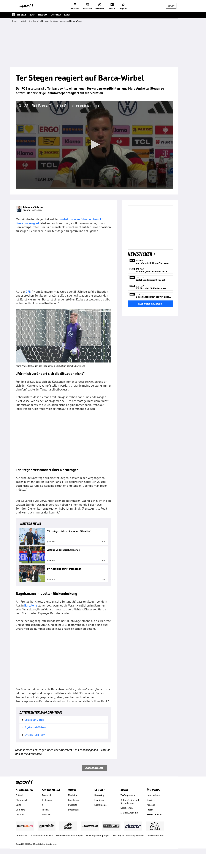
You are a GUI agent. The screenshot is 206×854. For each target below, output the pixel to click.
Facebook (46, 795)
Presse (150, 809)
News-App (99, 795)
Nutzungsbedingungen (97, 835)
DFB (28, 291)
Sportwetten (126, 807)
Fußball (19, 795)
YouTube (46, 814)
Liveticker (99, 800)
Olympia (20, 814)
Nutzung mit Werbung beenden (128, 835)
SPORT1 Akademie (129, 812)
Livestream (73, 800)
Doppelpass (73, 809)
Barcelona (30, 605)
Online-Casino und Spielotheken (129, 801)
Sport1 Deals (100, 804)
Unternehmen (154, 795)
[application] (94, 145)
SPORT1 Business (155, 814)
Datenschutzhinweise (42, 835)
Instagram (47, 800)
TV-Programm (127, 795)
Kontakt (151, 804)
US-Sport (20, 809)
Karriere (151, 800)
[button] (94, 144)
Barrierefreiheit (155, 835)
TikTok (45, 809)
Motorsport (21, 800)
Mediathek (73, 795)
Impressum (21, 835)
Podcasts (72, 804)
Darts (18, 804)
